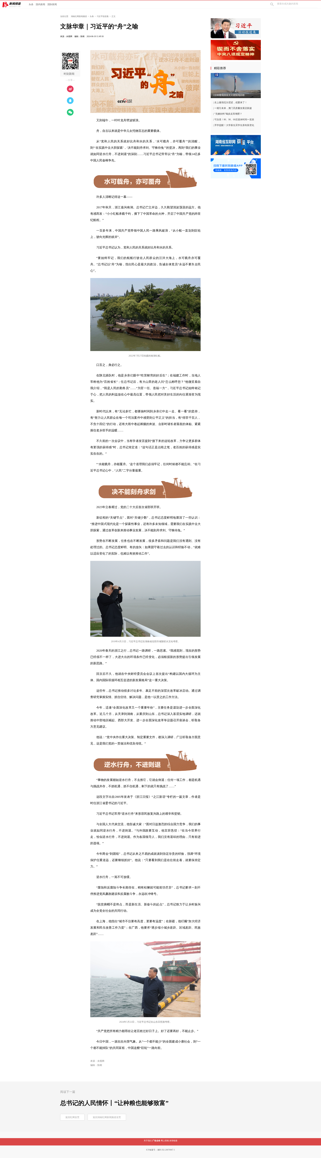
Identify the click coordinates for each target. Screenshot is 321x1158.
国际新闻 (52, 4)
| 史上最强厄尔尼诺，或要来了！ (230, 102)
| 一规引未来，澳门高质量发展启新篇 (232, 108)
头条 (31, 4)
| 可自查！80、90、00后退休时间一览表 (233, 119)
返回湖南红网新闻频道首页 (107, 1117)
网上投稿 (165, 1140)
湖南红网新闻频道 (79, 16)
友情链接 (173, 1140)
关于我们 (148, 1140)
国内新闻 (40, 4)
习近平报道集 (103, 16)
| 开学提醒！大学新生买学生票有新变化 (233, 125)
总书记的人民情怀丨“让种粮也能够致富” (114, 1103)
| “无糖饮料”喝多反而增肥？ (227, 114)
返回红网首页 (72, 1117)
